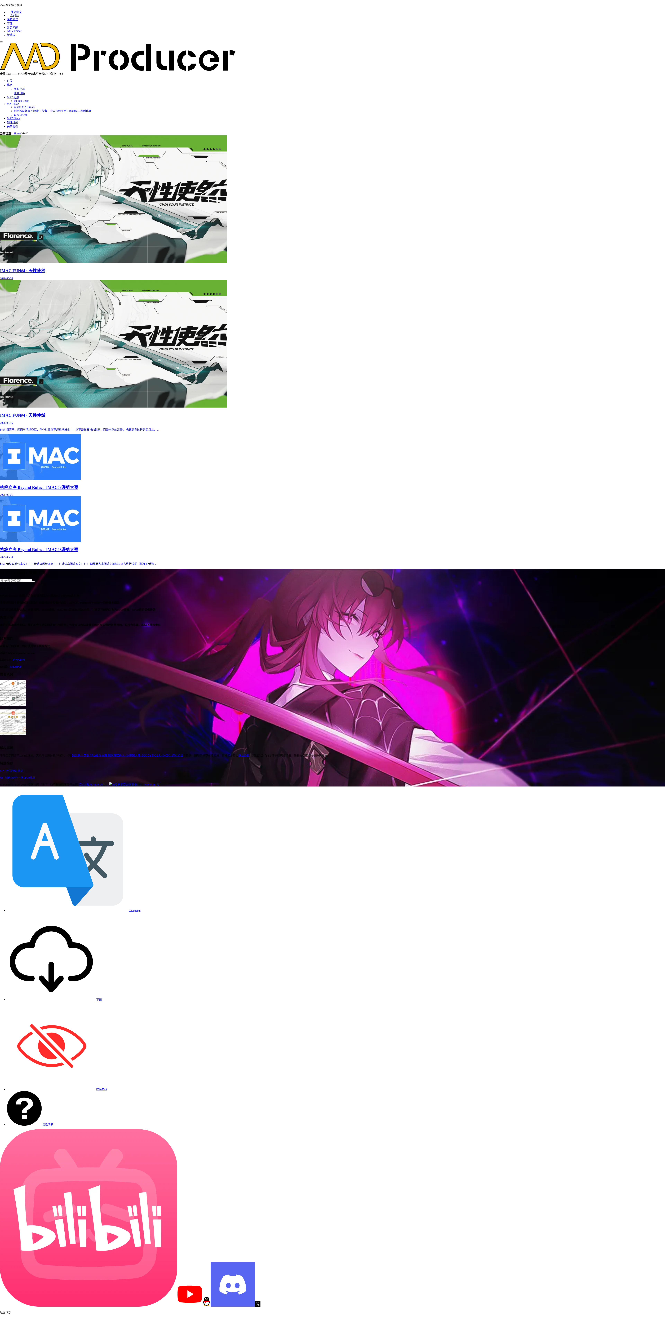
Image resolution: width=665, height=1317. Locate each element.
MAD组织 (13, 97)
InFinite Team (21, 100)
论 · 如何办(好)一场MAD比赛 (18, 777)
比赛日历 (19, 93)
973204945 (16, 666)
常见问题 (12, 27)
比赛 (9, 84)
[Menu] (1, 41)
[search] (33, 581)
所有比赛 (19, 89)
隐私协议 (12, 19)
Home (17, 133)
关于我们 (12, 126)
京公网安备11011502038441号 (141, 784)
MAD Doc (13, 103)
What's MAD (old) (24, 106)
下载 (9, 23)
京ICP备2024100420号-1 (93, 784)
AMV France (14, 30)
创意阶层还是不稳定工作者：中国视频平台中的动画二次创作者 (52, 110)
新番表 (11, 34)
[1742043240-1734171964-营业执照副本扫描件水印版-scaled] (13, 734)
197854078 (18, 659)
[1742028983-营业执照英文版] (13, 705)
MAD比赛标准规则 (11, 770)
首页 (9, 80)
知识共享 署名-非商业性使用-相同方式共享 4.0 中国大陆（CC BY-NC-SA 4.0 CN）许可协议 (127, 755)
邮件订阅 (12, 122)
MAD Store (13, 118)
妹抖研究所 (21, 115)
